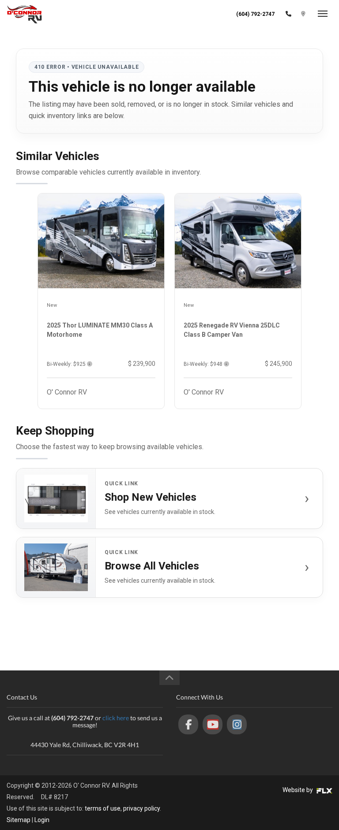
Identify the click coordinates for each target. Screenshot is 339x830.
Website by (298, 789)
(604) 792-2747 (255, 14)
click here (115, 718)
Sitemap (18, 819)
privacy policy (141, 808)
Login (41, 819)
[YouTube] (212, 724)
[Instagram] (237, 724)
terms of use (103, 808)
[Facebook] (188, 724)
